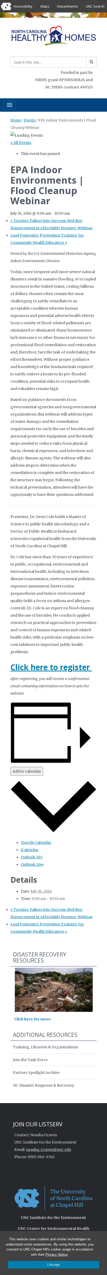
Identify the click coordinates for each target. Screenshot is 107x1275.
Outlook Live (32, 864)
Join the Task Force (30, 1059)
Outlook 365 (32, 857)
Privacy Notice (56, 1254)
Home (15, 120)
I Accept (53, 1265)
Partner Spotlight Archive (36, 1072)
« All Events (20, 142)
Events (30, 120)
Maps (45, 6)
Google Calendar (36, 842)
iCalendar (29, 849)
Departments (67, 6)
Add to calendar (26, 771)
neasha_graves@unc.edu (48, 1149)
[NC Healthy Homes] (53, 36)
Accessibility (23, 6)
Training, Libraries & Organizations (45, 1047)
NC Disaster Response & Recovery (43, 1085)
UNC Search (95, 6)
